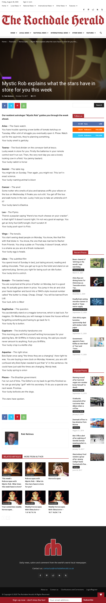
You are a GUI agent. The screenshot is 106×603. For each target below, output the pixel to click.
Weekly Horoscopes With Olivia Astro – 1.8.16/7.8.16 (33, 509)
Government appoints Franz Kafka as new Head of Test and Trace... (80, 344)
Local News (15, 6)
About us (44, 589)
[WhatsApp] (23, 105)
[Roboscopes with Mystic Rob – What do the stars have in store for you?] (35, 469)
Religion (76, 467)
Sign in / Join (27, 2)
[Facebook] (84, 10)
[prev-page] (3, 518)
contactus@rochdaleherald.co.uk (58, 568)
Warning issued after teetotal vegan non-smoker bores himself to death (80, 382)
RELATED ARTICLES (12, 457)
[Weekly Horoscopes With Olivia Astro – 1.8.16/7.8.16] (35, 497)
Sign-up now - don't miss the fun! (29, 600)
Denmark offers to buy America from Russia (80, 422)
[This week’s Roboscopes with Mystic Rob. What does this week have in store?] (12, 469)
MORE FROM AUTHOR (33, 457)
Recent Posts (80, 252)
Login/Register (91, 589)
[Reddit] (93, 10)
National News (28, 6)
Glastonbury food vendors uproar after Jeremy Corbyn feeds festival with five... (80, 459)
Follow (99, 130)
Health (75, 330)
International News (45, 6)
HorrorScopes (54, 478)
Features (72, 6)
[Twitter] (102, 10)
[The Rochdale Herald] (53, 20)
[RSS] (97, 10)
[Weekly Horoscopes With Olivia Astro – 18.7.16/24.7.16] (58, 497)
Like (100, 124)
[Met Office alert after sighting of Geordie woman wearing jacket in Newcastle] (97, 439)
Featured (76, 291)
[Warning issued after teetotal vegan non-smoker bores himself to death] (97, 381)
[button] (100, 33)
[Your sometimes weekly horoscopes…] (12, 497)
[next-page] (8, 518)
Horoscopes (23, 41)
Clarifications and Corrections (72, 589)
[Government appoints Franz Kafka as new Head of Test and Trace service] (97, 342)
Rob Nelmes (9, 96)
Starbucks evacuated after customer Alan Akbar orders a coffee (79, 403)
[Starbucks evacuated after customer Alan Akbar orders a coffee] (97, 402)
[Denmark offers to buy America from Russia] (97, 423)
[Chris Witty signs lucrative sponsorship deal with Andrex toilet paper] (97, 321)
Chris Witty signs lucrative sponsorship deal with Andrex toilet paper (80, 323)
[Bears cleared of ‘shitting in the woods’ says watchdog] (97, 263)
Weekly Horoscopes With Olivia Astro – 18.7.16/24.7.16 (56, 509)
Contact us (54, 589)
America (76, 427)
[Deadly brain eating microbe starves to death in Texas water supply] (97, 301)
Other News (60, 6)
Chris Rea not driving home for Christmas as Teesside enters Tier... (79, 283)
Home (4, 6)
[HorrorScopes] (58, 469)
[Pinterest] (88, 10)
